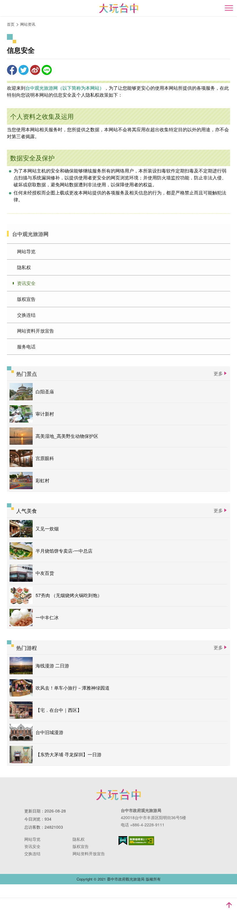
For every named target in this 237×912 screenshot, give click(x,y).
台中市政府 (118, 794)
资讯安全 (26, 283)
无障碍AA (141, 840)
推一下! (23, 70)
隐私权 (24, 267)
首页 (10, 24)
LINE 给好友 (47, 70)
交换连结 (26, 314)
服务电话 (26, 346)
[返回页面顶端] (229, 905)
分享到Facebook (12, 70)
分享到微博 (35, 70)
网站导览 (26, 251)
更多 (218, 373)
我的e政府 (122, 840)
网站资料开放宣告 (35, 330)
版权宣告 (26, 299)
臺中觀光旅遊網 (118, 8)
